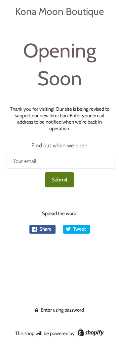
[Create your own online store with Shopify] (90, 333)
